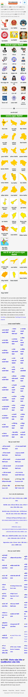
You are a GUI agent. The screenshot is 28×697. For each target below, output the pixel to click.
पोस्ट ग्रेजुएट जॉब (4, 82)
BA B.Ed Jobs (6, 511)
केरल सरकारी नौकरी (13, 408)
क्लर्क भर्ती (5, 93)
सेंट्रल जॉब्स (4, 129)
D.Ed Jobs (5, 498)
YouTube (3, 317)
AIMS (12, 614)
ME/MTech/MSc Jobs (15, 536)
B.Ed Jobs (17, 513)
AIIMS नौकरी (14, 102)
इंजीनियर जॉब (23, 73)
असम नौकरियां (14, 267)
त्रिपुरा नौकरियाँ (4, 293)
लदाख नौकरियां (14, 235)
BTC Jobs (12, 498)
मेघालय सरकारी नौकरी (22, 408)
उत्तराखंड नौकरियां (23, 169)
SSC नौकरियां (14, 28)
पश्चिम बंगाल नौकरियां (4, 208)
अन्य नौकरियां (23, 82)
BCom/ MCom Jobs (17, 505)
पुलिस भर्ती (23, 93)
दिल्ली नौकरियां (23, 142)
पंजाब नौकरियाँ (14, 195)
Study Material (23, 103)
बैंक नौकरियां (23, 28)
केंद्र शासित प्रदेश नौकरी (4, 248)
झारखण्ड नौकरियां (23, 156)
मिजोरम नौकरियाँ (14, 280)
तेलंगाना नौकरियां (23, 195)
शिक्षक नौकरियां (4, 29)
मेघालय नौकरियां (23, 278)
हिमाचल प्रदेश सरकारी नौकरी (15, 378)
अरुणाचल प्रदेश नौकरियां (4, 267)
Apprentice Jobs (8, 542)
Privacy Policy (11, 690)
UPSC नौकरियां (23, 41)
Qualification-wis (8, 662)
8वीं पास (23, 54)
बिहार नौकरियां (23, 129)
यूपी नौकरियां (23, 208)
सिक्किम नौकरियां (23, 235)
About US (17, 690)
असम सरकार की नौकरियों (14, 361)
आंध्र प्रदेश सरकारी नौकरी (15, 351)
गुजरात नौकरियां (4, 156)
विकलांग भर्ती (4, 102)
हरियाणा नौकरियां (14, 156)
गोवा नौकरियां (14, 183)
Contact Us (23, 690)
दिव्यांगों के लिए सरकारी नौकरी (4, 625)
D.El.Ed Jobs (19, 498)
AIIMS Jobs (18, 545)
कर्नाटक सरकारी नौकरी (14, 399)
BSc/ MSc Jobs (18, 507)
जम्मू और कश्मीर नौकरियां (4, 234)
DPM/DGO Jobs (16, 527)
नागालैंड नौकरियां (23, 267)
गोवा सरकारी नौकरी (13, 369)
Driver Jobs (17, 542)
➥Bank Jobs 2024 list (4, 587)
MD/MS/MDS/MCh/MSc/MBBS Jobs (17, 531)
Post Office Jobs (4, 648)
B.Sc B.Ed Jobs (15, 511)
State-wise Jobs (16, 660)
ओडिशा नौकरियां (4, 195)
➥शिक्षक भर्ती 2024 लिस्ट (15, 557)
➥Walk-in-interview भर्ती (5, 615)
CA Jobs (24, 536)
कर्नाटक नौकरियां (4, 183)
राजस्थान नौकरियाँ (14, 169)
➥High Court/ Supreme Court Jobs (14, 596)
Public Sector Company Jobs (15, 649)
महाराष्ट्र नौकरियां (5, 169)
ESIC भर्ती (14, 93)
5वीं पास (4, 54)
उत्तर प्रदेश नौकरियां (14, 129)
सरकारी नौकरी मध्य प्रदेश (14, 417)
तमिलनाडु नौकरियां (14, 222)
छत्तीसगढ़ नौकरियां (14, 143)
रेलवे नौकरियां (5, 41)
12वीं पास (14, 64)
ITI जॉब (23, 64)
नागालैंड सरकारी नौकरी (22, 389)
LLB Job (23, 538)
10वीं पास (5, 64)
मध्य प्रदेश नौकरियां (4, 143)
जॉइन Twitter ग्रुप (19, 488)
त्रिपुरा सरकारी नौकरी (22, 426)
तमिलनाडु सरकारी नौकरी (14, 426)
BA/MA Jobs (6, 505)
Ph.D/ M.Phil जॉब (14, 83)
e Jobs (17, 662)
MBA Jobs (5, 536)
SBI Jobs (24, 542)
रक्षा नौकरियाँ (14, 40)
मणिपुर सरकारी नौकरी (22, 399)
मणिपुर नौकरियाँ (4, 280)
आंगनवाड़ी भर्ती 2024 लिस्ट (4, 558)
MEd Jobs (24, 513)
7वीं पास (14, 54)
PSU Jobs (14, 647)
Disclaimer (5, 690)
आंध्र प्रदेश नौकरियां (14, 208)
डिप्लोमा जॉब (4, 73)
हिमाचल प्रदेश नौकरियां (23, 222)
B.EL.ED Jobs (9, 513)
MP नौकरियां (5, 221)
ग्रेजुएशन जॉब (14, 73)
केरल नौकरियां (23, 183)
